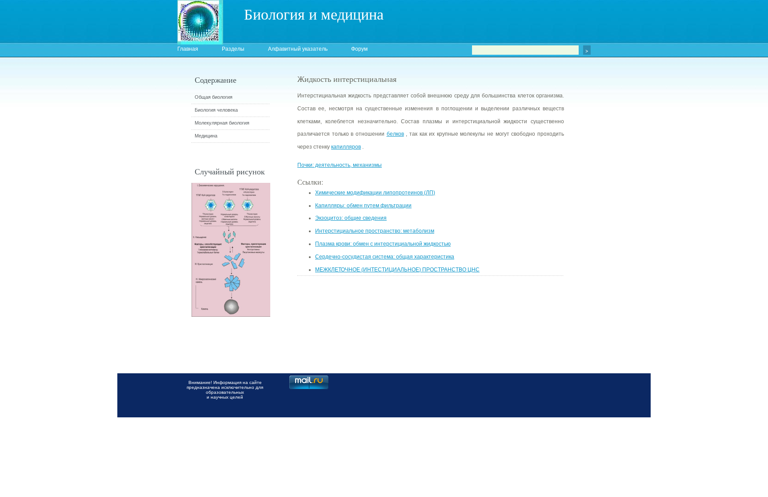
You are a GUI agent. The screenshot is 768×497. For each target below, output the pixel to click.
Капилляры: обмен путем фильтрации (363, 205)
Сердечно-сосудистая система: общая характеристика (384, 257)
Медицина (206, 135)
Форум (359, 49)
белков (395, 134)
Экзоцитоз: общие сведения (351, 218)
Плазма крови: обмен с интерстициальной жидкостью (383, 244)
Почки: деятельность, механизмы (339, 165)
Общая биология (213, 97)
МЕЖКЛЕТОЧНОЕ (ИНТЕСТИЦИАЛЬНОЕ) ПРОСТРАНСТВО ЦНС (397, 270)
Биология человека (216, 110)
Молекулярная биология (222, 122)
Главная (187, 49)
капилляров (346, 147)
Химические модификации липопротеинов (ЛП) (375, 193)
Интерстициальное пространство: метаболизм (374, 231)
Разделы (233, 49)
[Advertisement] (612, 233)
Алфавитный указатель (298, 49)
